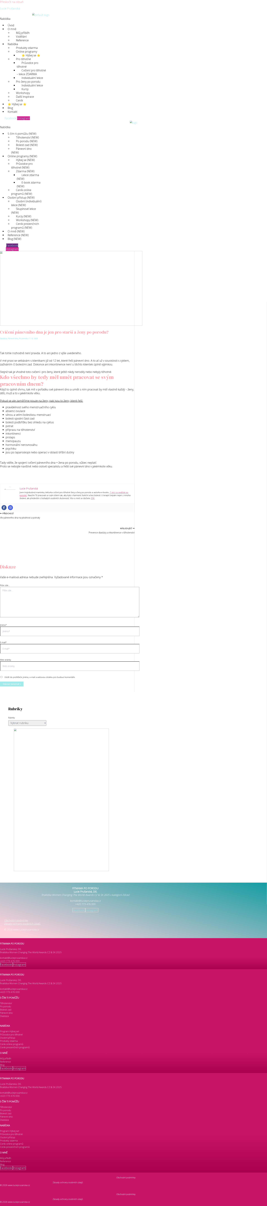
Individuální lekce (32, 85)
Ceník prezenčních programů (15, 1047)
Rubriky (11, 717)
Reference (22, 40)
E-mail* (3, 642)
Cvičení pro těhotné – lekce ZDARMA (31, 72)
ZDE (93, 498)
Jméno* (3, 625)
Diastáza (3, 338)
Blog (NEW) (14, 239)
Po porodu (23, 338)
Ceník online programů (11, 1044)
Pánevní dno (13, 338)
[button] (74, 19)
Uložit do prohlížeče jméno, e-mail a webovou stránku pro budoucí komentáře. (39, 677)
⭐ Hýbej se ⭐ (17, 104)
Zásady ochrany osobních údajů (22, 923)
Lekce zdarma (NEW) (28, 177)
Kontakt (12, 112)
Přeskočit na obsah (12, 2)
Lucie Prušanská (10, 8)
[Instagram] (10, 507)
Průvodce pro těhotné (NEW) (22, 165)
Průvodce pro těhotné (27, 64)
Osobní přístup (7, 1037)
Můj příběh (5, 1058)
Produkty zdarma (9, 1041)
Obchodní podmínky (16, 920)
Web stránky (5, 659)
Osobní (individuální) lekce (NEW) (26, 203)
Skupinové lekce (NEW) (23, 210)
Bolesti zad (5, 1009)
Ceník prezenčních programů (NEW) (25, 225)
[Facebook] (4, 507)
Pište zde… (5, 585)
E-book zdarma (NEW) (28, 184)
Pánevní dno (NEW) (21, 150)
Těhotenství (6, 1003)
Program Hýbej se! (9, 1031)
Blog (2, 1064)
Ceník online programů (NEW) (21, 192)
